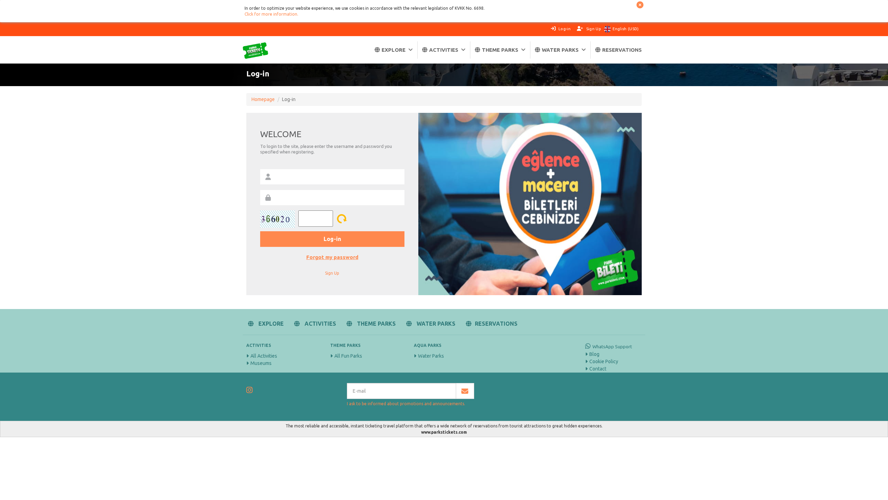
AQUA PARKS (427, 345)
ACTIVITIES (443, 50)
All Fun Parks (348, 356)
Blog (594, 354)
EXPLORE (393, 50)
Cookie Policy (603, 361)
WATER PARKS (560, 50)
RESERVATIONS (622, 50)
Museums (261, 363)
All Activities (263, 356)
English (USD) (626, 29)
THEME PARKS (500, 50)
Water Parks (431, 356)
